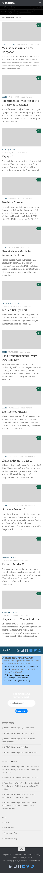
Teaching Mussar (12, 202)
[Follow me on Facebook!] (26, 650)
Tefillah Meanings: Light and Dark (19, 728)
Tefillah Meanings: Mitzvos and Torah (20, 753)
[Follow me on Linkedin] (31, 650)
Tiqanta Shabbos (22, 797)
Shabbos (6, 558)
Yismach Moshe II (13, 564)
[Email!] (22, 650)
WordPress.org (10, 839)
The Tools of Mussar (14, 411)
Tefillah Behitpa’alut (14, 310)
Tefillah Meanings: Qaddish (16, 747)
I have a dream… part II (17, 460)
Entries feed (9, 828)
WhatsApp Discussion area (17, 675)
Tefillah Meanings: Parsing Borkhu (19, 733)
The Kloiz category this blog (17, 681)
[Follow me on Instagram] (39, 650)
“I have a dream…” (13, 509)
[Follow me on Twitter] (35, 650)
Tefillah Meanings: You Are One (24, 778)
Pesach (5, 44)
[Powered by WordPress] (13, 861)
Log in (6, 822)
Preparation (7, 303)
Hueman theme (34, 861)
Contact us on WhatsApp (16, 666)
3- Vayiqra (6, 150)
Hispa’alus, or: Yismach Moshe (21, 619)
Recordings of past (16, 678)
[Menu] (40, 3)
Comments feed (10, 833)
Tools (12, 44)
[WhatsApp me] (18, 650)
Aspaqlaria (8, 3)
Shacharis (6, 612)
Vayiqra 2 (8, 156)
